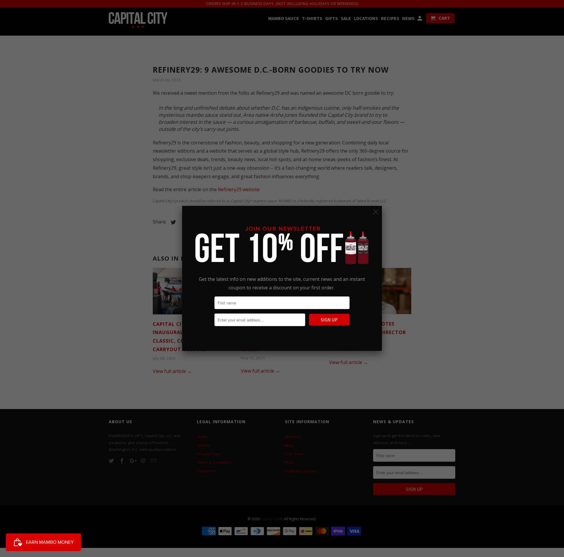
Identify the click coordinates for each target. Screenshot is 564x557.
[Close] (376, 212)
